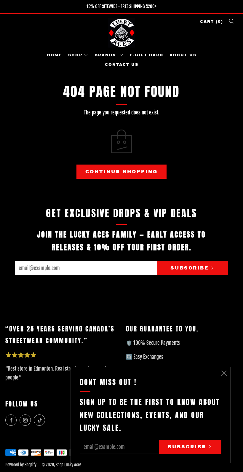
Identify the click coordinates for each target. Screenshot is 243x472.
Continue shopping (121, 171)
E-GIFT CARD (146, 55)
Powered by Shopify (20, 464)
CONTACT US (121, 65)
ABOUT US (183, 55)
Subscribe (189, 267)
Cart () (211, 22)
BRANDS (106, 55)
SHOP (75, 55)
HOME (54, 55)
